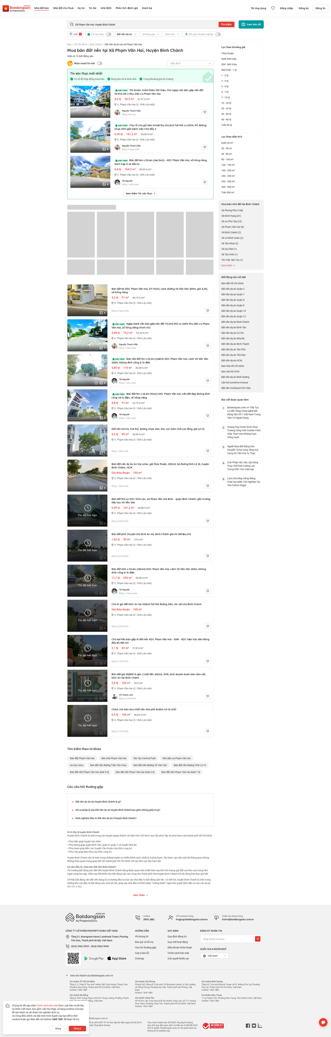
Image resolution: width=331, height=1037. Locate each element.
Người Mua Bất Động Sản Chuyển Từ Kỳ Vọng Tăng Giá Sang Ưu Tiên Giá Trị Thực (242, 450)
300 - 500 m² (228, 186)
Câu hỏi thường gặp (145, 947)
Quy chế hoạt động (178, 942)
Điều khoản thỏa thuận (180, 947)
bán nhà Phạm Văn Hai (113, 758)
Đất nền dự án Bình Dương (235, 377)
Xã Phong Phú (232, 210)
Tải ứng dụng (258, 8)
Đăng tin (320, 8)
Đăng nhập (286, 8)
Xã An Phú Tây (231, 221)
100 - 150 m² (228, 164)
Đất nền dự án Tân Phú (233, 349)
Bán (69, 44)
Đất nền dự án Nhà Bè (232, 338)
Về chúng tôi (141, 936)
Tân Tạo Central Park (144, 758)
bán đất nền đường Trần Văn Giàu (108, 765)
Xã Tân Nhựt (229, 243)
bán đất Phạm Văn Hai (82, 758)
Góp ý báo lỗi (142, 953)
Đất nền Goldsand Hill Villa (235, 388)
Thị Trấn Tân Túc (232, 259)
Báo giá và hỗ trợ (144, 942)
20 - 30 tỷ (226, 108)
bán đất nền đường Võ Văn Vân (150, 765)
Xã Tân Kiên (229, 254)
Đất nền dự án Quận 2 (232, 288)
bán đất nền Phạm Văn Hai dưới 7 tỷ (180, 772)
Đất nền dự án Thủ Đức (233, 355)
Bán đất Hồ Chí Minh (232, 283)
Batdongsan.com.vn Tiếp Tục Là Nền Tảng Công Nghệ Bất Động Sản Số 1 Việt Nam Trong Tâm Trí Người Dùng (243, 412)
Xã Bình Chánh (231, 232)
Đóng (58, 1028)
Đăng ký (304, 8)
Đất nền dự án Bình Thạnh (235, 343)
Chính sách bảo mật (178, 953)
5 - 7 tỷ (224, 91)
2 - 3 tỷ (224, 80)
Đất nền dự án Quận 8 (232, 299)
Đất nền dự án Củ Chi (232, 332)
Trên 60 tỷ (226, 125)
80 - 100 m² (227, 159)
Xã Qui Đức (229, 248)
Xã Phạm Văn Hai (232, 226)
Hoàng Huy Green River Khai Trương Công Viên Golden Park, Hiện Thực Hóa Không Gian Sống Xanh (244, 432)
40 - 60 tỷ (226, 119)
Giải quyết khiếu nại (178, 958)
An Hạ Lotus (76, 765)
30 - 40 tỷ (226, 114)
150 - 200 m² (228, 170)
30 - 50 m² (226, 148)
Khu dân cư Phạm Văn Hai (177, 758)
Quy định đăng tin (177, 936)
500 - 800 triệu (229, 64)
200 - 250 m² (228, 175)
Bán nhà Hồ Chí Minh (232, 366)
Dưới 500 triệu (229, 58)
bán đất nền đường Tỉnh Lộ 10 (190, 765)
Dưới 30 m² (227, 142)
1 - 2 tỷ (224, 75)
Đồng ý (77, 1028)
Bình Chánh (96, 44)
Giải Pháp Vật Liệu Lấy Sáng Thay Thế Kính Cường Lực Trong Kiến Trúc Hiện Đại (242, 466)
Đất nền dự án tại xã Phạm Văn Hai (123, 44)
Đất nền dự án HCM (231, 360)
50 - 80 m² (226, 153)
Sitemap (139, 958)
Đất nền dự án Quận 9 (232, 305)
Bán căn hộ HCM (230, 371)
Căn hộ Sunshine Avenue (234, 382)
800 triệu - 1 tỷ (229, 69)
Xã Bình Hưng (231, 215)
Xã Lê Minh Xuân (232, 237)
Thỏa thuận (227, 53)
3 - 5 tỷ (224, 86)
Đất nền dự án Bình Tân (233, 327)
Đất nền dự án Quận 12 (233, 316)
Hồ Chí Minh (80, 44)
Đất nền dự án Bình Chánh (235, 321)
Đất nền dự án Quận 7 (232, 294)
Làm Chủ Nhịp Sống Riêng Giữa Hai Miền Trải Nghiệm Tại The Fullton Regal (243, 482)
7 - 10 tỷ (225, 97)
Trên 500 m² (227, 192)
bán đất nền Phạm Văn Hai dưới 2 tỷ (135, 772)
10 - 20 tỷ (226, 102)
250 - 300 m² (228, 181)
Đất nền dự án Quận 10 (233, 310)
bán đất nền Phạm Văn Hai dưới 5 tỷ (89, 772)
